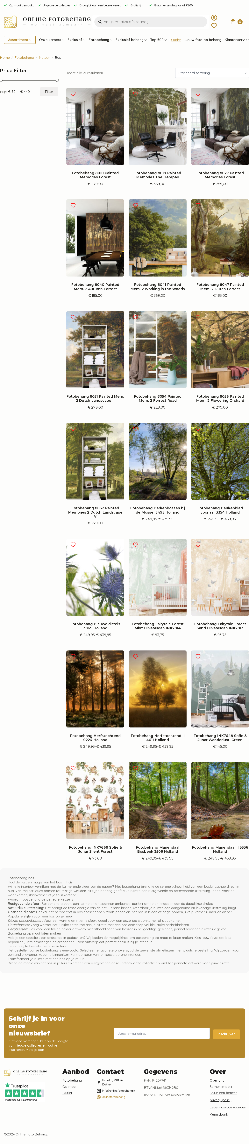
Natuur (44, 57)
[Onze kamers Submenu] (62, 40)
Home (5, 57)
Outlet (176, 40)
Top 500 (157, 40)
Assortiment (18, 40)
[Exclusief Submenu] (83, 40)
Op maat (69, 1086)
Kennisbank (219, 1114)
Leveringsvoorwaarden (228, 1107)
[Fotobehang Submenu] (110, 40)
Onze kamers (50, 40)
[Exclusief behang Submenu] (145, 40)
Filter (49, 91)
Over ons (217, 1080)
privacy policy (220, 1100)
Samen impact (221, 1086)
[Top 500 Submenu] (165, 40)
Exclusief (75, 40)
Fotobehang (99, 40)
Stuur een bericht (223, 1093)
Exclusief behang (130, 40)
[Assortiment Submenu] (29, 40)
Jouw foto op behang (203, 40)
